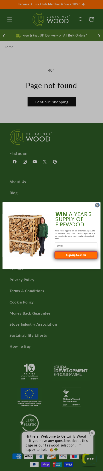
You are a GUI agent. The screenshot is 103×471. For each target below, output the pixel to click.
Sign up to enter (76, 255)
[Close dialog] (97, 205)
